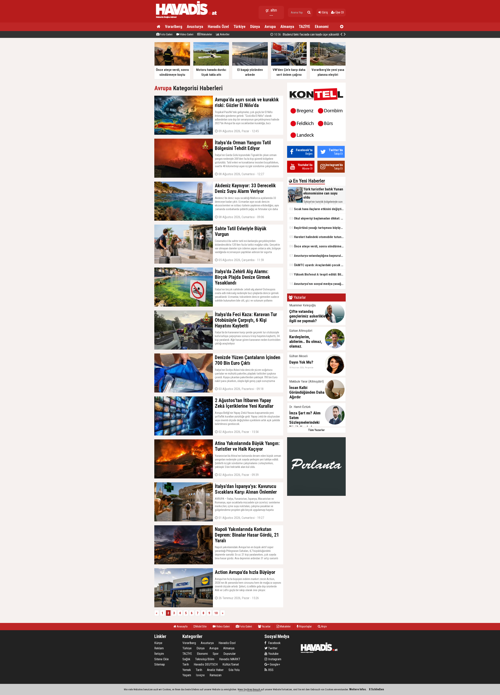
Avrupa (270, 26)
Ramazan (215, 675)
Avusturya (195, 26)
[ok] (309, 12)
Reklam (159, 648)
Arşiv (324, 626)
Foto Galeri (165, 34)
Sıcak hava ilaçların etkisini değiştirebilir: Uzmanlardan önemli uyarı (317, 209)
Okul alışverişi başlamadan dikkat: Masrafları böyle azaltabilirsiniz (317, 218)
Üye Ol (339, 12)
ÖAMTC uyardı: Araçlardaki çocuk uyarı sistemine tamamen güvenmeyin (317, 265)
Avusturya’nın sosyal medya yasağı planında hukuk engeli (317, 283)
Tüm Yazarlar (316, 430)
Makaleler (206, 34)
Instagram (274, 659)
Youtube (273, 654)
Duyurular (229, 654)
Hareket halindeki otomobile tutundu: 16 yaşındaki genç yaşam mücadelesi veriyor (317, 237)
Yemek (186, 670)
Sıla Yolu (234, 670)
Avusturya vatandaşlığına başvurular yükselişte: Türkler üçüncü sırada (317, 255)
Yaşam (186, 675)
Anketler (224, 34)
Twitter (272, 648)
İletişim (159, 654)
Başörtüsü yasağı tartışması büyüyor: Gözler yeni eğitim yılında (317, 227)
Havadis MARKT (229, 659)
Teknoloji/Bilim (204, 659)
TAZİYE (304, 26)
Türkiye (240, 26)
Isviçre (200, 675)
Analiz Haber (215, 670)
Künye (158, 643)
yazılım (242, 690)
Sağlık (186, 659)
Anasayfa (182, 626)
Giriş (324, 12)
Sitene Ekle (161, 659)
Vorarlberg (173, 26)
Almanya (287, 26)
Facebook (273, 643)
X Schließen (376, 689)
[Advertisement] (365, 100)
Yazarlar (266, 626)
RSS (270, 670)
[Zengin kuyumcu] (316, 494)
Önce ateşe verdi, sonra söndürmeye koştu (317, 246)
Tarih (185, 664)
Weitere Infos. (358, 689)
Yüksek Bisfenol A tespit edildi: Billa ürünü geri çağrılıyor (317, 274)
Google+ (273, 664)
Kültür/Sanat (230, 664)
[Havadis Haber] (186, 18)
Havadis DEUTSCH (206, 664)
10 (216, 613)
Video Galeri (186, 34)
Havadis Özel (218, 26)
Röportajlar (305, 626)
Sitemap (159, 664)
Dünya (255, 26)
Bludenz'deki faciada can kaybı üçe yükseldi (306, 34)
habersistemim (254, 690)
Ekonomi (322, 26)
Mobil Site (201, 626)
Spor (216, 654)
